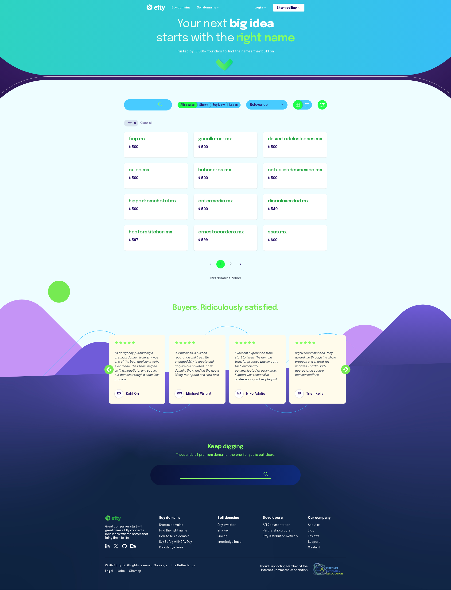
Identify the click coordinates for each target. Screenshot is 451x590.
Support (314, 542)
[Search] (266, 474)
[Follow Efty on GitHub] (124, 546)
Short (203, 105)
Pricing (222, 536)
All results (187, 105)
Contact (314, 547)
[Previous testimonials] (109, 369)
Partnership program (278, 530)
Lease (233, 105)
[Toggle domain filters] (322, 105)
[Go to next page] (240, 264)
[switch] (302, 105)
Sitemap (135, 571)
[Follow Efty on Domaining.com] (133, 546)
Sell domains (206, 7)
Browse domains (171, 525)
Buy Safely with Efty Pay (175, 542)
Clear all (146, 123)
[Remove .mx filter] (135, 123)
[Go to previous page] (210, 264)
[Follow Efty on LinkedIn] (107, 546)
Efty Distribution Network (280, 536)
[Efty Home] (156, 7)
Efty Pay (223, 530)
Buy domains (180, 7)
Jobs (121, 571)
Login (258, 7)
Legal (109, 571)
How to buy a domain (174, 536)
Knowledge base (171, 547)
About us (314, 525)
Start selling (287, 7)
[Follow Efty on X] (116, 546)
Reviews (313, 536)
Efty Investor (227, 525)
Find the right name (173, 530)
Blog (311, 530)
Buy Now (219, 105)
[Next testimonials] (345, 369)
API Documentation (276, 525)
